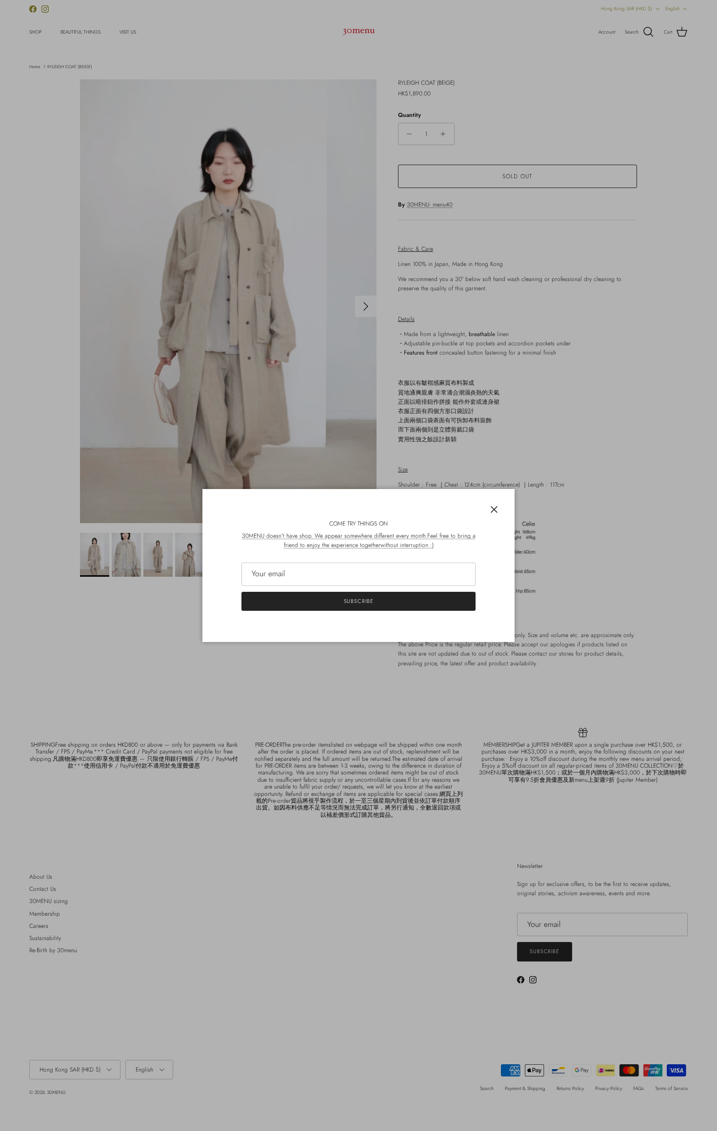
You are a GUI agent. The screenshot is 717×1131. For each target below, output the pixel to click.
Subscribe (359, 601)
